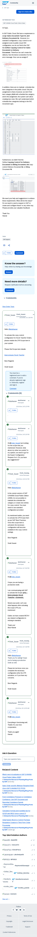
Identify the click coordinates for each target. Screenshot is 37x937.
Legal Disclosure (27, 921)
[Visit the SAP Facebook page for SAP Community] (13, 910)
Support (27, 927)
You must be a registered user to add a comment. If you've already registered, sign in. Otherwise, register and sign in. (18, 379)
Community (14, 3)
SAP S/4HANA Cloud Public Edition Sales (14, 23)
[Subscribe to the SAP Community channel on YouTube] (20, 910)
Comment (19, 253)
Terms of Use (28, 916)
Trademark (9, 927)
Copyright (9, 921)
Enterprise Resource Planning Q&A (16, 816)
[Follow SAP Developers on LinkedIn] (24, 910)
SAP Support (6, 239)
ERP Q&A (6, 8)
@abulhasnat (13, 329)
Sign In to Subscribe (25, 12)
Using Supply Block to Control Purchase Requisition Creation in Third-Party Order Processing (16, 822)
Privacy (9, 916)
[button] (4, 253)
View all (5, 899)
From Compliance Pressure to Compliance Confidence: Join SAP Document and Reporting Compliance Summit (17, 799)
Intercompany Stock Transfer (14, 355)
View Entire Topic (8, 306)
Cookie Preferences (9, 932)
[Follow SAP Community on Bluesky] (17, 910)
